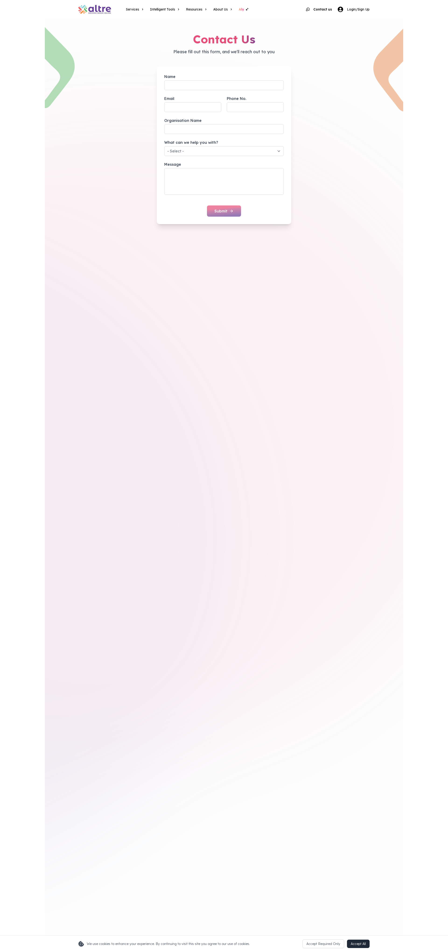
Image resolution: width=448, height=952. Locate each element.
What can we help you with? (191, 142)
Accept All (358, 944)
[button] (224, 151)
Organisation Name (183, 120)
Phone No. (236, 98)
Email (169, 98)
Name (169, 76)
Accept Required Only (323, 944)
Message (172, 164)
